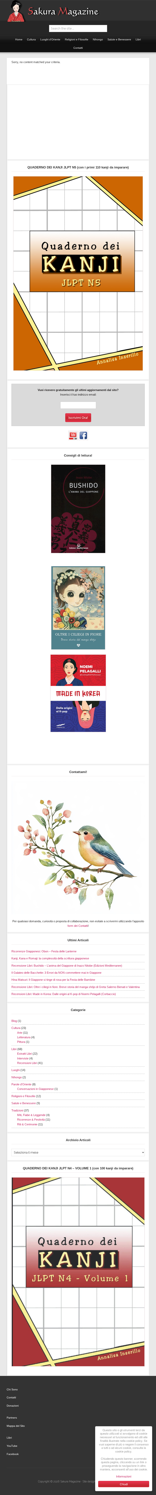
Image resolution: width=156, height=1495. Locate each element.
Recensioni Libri (27, 1063)
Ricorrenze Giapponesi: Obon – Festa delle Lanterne (43, 951)
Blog (14, 1020)
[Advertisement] (78, 124)
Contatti (11, 1397)
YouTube (12, 1445)
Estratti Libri (24, 1053)
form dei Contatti (78, 925)
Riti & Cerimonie (27, 1124)
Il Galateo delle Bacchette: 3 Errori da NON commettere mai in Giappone (56, 972)
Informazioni (123, 1476)
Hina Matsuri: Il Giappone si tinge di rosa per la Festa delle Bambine (53, 979)
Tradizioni (17, 1110)
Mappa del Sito (16, 1425)
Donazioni (13, 1405)
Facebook (13, 1454)
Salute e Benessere (23, 1103)
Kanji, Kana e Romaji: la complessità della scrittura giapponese (50, 958)
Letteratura (23, 1037)
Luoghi (15, 1070)
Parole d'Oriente (21, 1084)
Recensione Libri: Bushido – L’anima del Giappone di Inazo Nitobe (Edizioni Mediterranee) (66, 965)
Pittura (21, 1041)
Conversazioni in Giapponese (35, 1088)
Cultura (15, 1028)
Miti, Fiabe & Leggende (31, 1115)
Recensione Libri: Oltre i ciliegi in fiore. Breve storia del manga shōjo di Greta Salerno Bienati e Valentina (75, 987)
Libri (14, 1049)
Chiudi (124, 1484)
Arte (19, 1032)
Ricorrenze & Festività (31, 1119)
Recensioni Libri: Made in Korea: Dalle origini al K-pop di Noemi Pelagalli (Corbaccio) (63, 994)
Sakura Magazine (78, 11)
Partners (12, 1417)
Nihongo (16, 1077)
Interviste (23, 1058)
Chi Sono (12, 1389)
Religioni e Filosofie (23, 1096)
